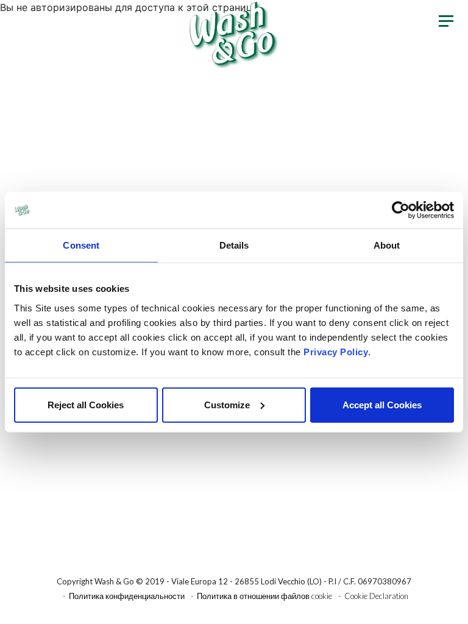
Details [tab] (234, 245)
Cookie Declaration (376, 596)
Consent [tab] (81, 245)
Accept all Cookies (382, 404)
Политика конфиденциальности (127, 596)
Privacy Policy (335, 351)
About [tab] (387, 245)
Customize (227, 404)
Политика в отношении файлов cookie (264, 596)
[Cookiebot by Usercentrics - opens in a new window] (400, 210)
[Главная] (234, 34)
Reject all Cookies (86, 404)
